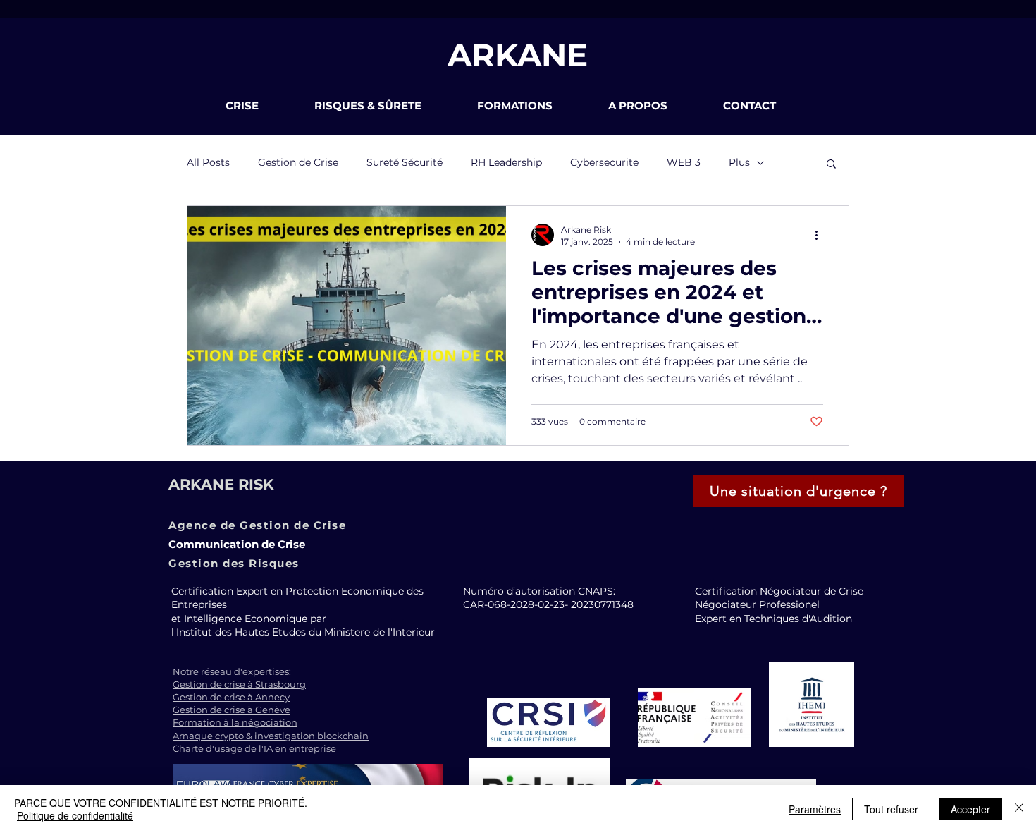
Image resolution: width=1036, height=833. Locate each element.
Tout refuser (891, 809)
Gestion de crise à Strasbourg (239, 684)
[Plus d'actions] (821, 234)
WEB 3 (684, 162)
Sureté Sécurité (404, 162)
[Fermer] (1019, 809)
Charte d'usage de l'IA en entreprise (254, 748)
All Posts (208, 162)
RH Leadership (506, 162)
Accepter (970, 809)
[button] (259, 105)
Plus (739, 162)
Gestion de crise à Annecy (231, 697)
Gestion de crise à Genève (231, 709)
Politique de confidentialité (75, 815)
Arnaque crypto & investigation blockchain (271, 735)
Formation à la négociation (235, 722)
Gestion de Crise (298, 162)
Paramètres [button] (815, 809)
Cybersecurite (604, 162)
